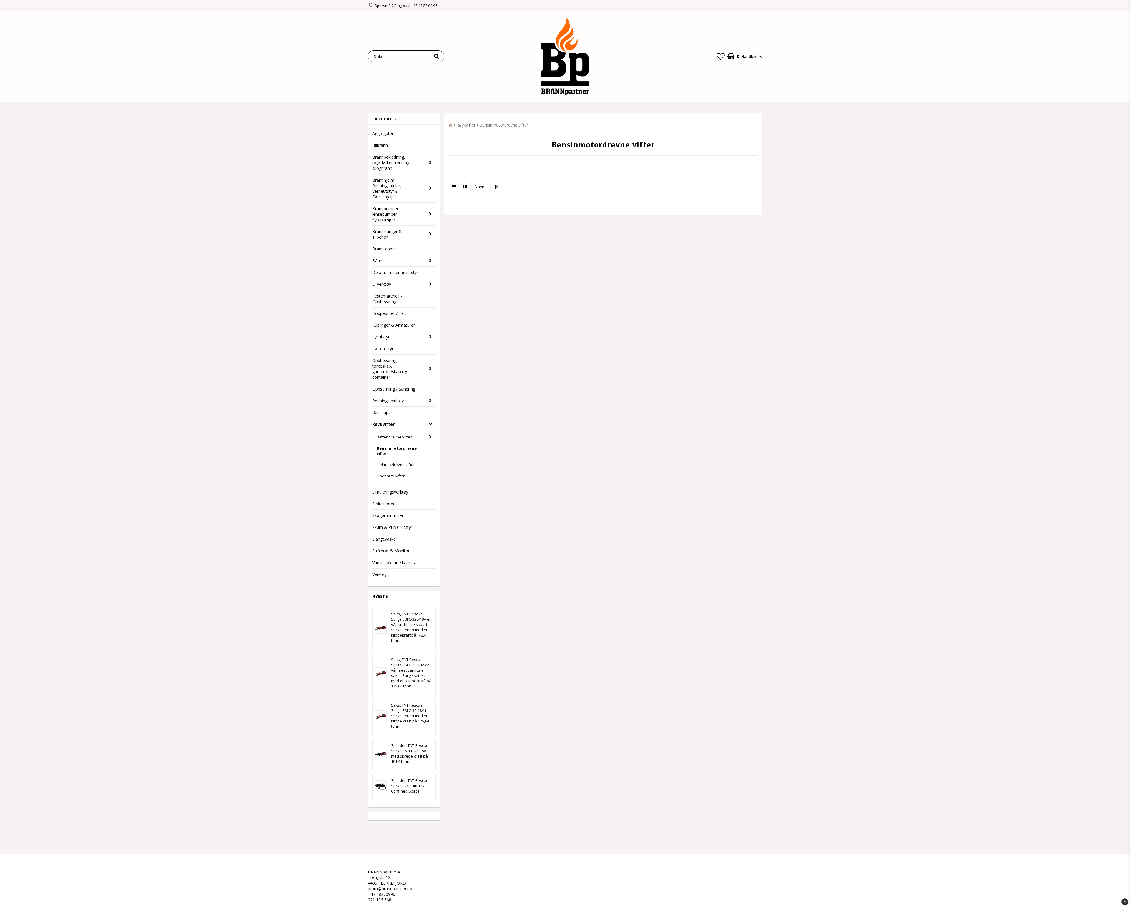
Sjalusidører (383, 503)
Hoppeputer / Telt (389, 313)
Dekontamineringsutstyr (395, 272)
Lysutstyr (381, 337)
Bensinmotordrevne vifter (397, 451)
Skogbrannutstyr (387, 515)
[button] (721, 56)
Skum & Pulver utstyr (392, 527)
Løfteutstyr (382, 348)
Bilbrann (380, 145)
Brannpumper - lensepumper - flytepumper (386, 214)
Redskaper (382, 412)
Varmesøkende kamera (394, 562)
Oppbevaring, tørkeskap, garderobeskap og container (389, 369)
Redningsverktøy (388, 400)
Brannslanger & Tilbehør (387, 234)
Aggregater (382, 133)
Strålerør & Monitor (391, 551)
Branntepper (384, 249)
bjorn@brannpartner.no (390, 888)
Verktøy (379, 574)
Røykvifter (383, 424)
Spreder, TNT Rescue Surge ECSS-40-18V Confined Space (409, 786)
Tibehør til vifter (391, 476)
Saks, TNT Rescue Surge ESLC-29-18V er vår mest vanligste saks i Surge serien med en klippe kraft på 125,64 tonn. (411, 673)
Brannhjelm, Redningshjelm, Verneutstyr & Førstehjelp (386, 188)
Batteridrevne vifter (394, 437)
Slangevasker (384, 539)
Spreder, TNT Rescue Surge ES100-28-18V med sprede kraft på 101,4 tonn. (409, 753)
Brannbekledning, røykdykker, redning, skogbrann (391, 162)
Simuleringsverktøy (390, 492)
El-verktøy (381, 284)
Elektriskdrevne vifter (396, 464)
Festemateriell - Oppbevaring (387, 298)
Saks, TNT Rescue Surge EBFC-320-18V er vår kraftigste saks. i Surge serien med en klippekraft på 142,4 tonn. (411, 627)
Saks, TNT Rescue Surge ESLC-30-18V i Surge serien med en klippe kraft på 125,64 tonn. (410, 715)
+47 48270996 (381, 894)
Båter (377, 260)
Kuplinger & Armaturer (393, 325)
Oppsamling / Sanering (393, 389)
